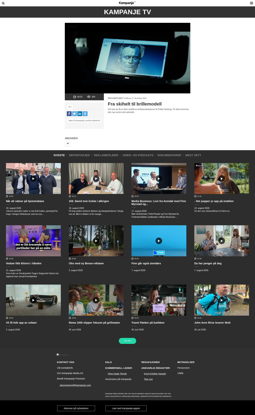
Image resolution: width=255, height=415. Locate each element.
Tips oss (148, 379)
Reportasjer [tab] (79, 155)
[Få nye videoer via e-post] (67, 143)
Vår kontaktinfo (65, 368)
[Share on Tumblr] (85, 113)
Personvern (183, 368)
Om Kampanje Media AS (70, 373)
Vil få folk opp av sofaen (21, 322)
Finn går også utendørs (146, 263)
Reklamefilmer (115, 98)
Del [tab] (70, 107)
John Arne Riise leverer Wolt (212, 322)
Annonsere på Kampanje (118, 379)
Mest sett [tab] (193, 155)
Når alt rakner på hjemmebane (25, 201)
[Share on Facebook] (69, 113)
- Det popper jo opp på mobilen (214, 201)
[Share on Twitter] (74, 113)
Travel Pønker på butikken (147, 322)
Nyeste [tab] (59, 155)
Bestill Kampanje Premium (71, 378)
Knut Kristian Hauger (155, 373)
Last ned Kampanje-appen (126, 408)
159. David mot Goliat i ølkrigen (89, 201)
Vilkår (180, 373)
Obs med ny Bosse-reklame (86, 263)
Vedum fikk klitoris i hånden (23, 263)
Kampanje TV (127, 12)
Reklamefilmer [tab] (106, 155)
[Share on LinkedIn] (79, 113)
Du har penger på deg (208, 263)
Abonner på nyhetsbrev (76, 408)
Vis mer (127, 341)
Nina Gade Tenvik (117, 373)
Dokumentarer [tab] (169, 155)
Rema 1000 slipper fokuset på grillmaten (94, 322)
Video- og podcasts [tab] (137, 155)
